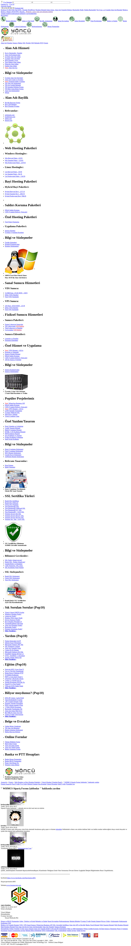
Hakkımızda (123, 921)
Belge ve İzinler (112, 21)
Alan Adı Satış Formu (12, 745)
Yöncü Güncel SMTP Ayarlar (14, 612)
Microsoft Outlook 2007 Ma (14, 644)
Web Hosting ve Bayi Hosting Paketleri (27, 782)
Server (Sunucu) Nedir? (12, 620)
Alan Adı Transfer (48, 927)
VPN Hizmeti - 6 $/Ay (14, 350)
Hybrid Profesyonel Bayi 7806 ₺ (15, 196)
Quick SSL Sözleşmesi (12, 578)
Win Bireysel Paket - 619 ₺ (13, 158)
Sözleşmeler (115, 921)
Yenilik (30, 13)
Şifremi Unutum (32, 784)
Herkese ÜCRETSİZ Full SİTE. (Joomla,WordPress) (18, 10)
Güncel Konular (52, 784)
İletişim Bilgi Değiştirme (33, 930)
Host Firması (9, 465)
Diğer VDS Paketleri (11, 295)
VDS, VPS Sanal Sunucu (27, 925)
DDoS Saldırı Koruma (12, 210)
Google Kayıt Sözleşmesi (13, 455)
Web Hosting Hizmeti (121, 925)
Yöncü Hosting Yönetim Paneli (52, 782)
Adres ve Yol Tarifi (28, 21)
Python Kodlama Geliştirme (14, 437)
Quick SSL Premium (11, 504)
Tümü (3, 13)
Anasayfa (4, 782)
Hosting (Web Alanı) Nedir (13, 618)
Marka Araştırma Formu (12, 749)
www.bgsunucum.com (13, 885)
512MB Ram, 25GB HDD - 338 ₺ (16, 293)
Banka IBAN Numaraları (13, 761)
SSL (24, 43)
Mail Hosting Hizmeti (8, 927)
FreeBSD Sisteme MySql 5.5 (14, 654)
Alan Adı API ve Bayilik (77, 925)
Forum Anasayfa (6, 784)
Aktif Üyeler (62, 784)
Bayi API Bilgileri (11, 104)
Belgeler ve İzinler (41, 921)
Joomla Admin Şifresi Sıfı (13, 657)
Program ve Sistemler (12, 352)
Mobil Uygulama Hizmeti (13, 430)
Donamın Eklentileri (11, 340)
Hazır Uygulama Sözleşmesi (14, 449)
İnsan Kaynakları (63, 21)
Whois (7, 92)
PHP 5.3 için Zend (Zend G (14, 677)
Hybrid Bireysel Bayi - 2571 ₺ (15, 191)
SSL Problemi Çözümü (12, 646)
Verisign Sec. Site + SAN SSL (15, 519)
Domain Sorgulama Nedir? (13, 629)
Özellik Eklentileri (11, 242)
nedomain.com (9, 115)
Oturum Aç (4, 4)
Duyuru (11, 13)
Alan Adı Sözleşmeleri (12, 91)
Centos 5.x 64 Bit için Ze (13, 680)
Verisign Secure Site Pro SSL (14, 517)
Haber (23, 13)
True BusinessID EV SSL (13, 510)
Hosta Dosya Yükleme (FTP (14, 673)
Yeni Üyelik (16, 784)
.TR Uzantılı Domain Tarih (13, 701)
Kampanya (17, 13)
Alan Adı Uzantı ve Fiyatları (14, 80)
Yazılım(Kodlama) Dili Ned (14, 623)
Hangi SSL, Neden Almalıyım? (15, 562)
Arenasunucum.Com (24, 848)
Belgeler (37, 43)
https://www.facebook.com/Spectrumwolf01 (21, 878)
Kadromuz (4, 923)
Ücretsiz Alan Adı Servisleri (14, 78)
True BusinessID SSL (12, 506)
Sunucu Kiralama (60, 927)
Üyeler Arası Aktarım (27, 929)
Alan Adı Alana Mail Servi (13, 711)
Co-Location (13, 330)
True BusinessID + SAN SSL (14, 512)
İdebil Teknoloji (10, 467)
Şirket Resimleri (80, 21)
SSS (32, 43)
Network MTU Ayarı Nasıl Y (14, 669)
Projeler (28, 43)
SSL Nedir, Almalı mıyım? (13, 560)
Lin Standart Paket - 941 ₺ (13, 174)
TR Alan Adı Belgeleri (12, 728)
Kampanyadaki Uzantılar (15, 81)
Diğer (35, 13)
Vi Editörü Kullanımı (12, 675)
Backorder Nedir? (10, 627)
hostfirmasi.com (10, 117)
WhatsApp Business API (15, 403)
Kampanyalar (19, 8)
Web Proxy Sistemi (11, 414)
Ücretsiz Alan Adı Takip (13, 57)
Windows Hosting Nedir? (13, 614)
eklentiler (59, 829)
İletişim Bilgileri (11, 21)
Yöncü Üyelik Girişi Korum (14, 714)
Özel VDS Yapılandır (12, 297)
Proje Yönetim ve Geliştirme (14, 426)
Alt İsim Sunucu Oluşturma (108, 929)
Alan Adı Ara (11, 68)
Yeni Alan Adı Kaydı (22, 927)
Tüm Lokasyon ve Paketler (13, 328)
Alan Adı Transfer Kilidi (42, 929)
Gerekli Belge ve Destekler (13, 564)
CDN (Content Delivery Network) (16, 212)
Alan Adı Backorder (35, 927)
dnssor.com (8, 120)
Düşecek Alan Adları (11, 64)
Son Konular (42, 784)
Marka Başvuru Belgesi (12, 732)
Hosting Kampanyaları (12, 244)
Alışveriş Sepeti (6, 6)
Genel (7, 13)
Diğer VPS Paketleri (11, 308)
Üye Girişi (23, 784)
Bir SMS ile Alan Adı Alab (13, 713)
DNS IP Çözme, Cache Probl (14, 698)
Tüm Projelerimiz (96, 21)
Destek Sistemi (96, 921)
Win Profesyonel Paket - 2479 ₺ (15, 163)
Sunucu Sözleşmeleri (11, 371)
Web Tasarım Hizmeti (107, 925)
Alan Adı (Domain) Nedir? (13, 625)
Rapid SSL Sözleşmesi (12, 576)
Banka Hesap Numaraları (13, 759)
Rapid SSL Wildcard (11, 503)
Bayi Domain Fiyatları (12, 106)
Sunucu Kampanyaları (12, 370)
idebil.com (8, 119)
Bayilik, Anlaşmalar (46, 21)
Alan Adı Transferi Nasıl (13, 648)
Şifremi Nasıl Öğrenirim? (13, 643)
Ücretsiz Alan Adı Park (12, 58)
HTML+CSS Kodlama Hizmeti (15, 432)
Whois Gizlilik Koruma (91, 929)
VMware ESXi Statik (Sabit (14, 686)
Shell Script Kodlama (12, 439)
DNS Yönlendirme (48, 930)
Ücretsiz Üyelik (86, 921)
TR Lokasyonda (14, 326)
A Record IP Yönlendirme (58, 929)
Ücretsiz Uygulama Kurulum (14, 232)
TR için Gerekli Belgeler (13, 85)
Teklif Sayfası (81, 930)
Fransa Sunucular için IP (13, 641)
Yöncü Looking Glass (12, 416)
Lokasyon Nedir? (10, 616)
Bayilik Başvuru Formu (12, 103)
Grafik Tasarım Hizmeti (12, 428)
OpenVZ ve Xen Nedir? (13, 684)
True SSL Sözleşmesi (12, 580)
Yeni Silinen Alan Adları (13, 62)
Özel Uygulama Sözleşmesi (14, 451)
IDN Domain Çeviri (11, 60)
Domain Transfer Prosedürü (14, 703)
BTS (41, 43)
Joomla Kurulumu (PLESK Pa (15, 682)
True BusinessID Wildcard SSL (15, 508)
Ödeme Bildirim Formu (12, 742)
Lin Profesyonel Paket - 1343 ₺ (15, 176)
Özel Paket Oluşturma (12, 222)
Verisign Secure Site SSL (13, 514)
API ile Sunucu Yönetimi (13, 360)
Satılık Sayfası (71, 930)
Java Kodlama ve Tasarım (13, 435)
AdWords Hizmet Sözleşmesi (14, 457)
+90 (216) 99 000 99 (7, 8)
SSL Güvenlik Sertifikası (61, 925)
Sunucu (15, 43)
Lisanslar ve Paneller (11, 338)
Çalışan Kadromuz (20, 26)
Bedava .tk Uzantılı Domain (10, 925)
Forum (46, 43)
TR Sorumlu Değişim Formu (14, 87)
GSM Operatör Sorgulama (13, 411)
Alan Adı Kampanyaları (12, 55)
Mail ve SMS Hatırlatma (75, 929)
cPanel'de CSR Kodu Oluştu (14, 679)
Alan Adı (4, 43)
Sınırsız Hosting (10, 231)
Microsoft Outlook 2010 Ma (14, 652)
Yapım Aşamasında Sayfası (16, 930)
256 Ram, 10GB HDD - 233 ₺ (15, 306)
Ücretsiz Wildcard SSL (12, 412)
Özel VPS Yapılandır (11, 309)
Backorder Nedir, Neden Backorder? (84, 10)
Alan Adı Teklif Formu (12, 747)
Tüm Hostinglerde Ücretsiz (13, 700)
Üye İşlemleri (7, 2)
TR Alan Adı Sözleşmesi (13, 83)
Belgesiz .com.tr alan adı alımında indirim (39, 12)
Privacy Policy (106, 921)
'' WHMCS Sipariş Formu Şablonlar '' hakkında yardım (81, 782)
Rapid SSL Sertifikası (12, 501)
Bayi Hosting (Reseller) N (13, 622)
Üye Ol (11, 4)
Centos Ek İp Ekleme (12, 650)
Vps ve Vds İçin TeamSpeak (14, 671)
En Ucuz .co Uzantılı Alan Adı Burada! (109, 10)
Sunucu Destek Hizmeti (12, 354)
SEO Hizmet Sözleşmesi (13, 453)
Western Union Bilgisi (12, 765)
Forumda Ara (70, 784)
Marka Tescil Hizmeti (92, 925)
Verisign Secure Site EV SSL (14, 516)
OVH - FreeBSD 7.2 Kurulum (15, 656)
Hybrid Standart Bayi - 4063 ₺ (15, 194)
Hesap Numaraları (53, 26)
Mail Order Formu (11, 744)
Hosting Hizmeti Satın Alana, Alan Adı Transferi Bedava (54, 10)
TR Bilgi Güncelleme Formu (14, 89)
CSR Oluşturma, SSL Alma (14, 566)
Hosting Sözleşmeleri (12, 246)
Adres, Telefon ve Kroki (27, 921)
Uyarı (26, 13)
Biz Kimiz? (4, 15)
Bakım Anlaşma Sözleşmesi (14, 730)
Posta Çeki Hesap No (12, 763)
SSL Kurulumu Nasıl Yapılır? (14, 567)
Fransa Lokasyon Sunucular (14, 324)
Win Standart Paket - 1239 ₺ (14, 160)
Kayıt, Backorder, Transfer (13, 53)
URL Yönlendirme (60, 930)
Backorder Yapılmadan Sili (13, 709)
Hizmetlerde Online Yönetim (10, 929)
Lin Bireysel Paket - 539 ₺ (13, 172)
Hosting (9, 43)
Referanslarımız (37, 26)
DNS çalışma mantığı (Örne (14, 705)
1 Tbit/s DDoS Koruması (13, 707)
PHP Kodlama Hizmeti (12, 434)
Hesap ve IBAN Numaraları (10, 921)
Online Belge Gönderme (13, 726)
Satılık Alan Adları (11, 66)
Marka (20, 43)
